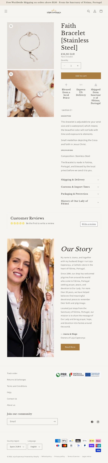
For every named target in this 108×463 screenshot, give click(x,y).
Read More (70, 347)
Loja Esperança (18, 457)
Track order (12, 373)
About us (11, 405)
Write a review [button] (89, 224)
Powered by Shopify (31, 457)
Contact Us (12, 398)
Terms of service (73, 456)
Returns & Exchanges (16, 379)
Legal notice (86, 456)
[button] (6, 11)
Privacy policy (59, 456)
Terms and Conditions (17, 386)
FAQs (9, 392)
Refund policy (47, 456)
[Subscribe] (54, 421)
